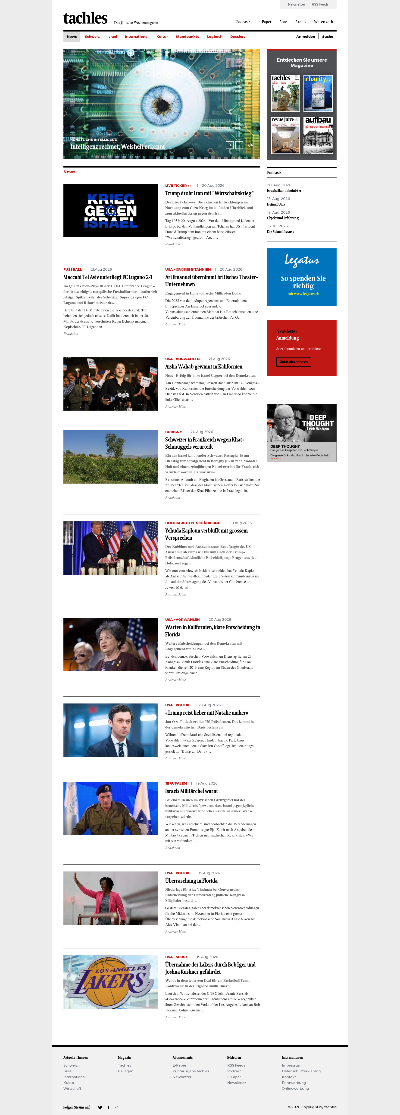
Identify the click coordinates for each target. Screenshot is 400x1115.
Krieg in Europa (243, 68)
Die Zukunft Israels (280, 232)
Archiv (300, 22)
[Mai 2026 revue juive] (285, 136)
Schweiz (92, 36)
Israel (112, 36)
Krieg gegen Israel (246, 47)
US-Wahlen (240, 78)
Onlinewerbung (295, 1088)
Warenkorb (323, 22)
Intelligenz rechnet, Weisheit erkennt (117, 147)
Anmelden (305, 36)
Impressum (292, 1065)
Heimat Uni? (276, 204)
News (72, 36)
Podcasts (243, 22)
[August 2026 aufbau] (318, 136)
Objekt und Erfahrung (283, 218)
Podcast (234, 1071)
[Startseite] (85, 18)
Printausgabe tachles (191, 1071)
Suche (327, 36)
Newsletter (296, 4)
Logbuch (214, 36)
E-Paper (265, 22)
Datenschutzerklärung (301, 1071)
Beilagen (125, 1071)
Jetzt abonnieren (294, 362)
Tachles (124, 1065)
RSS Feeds (320, 4)
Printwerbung (294, 1083)
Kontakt (289, 1077)
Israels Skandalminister (284, 191)
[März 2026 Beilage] (318, 94)
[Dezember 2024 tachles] (285, 94)
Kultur (162, 36)
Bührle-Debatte (244, 57)
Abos (283, 22)
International (137, 36)
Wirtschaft (72, 1088)
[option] (161, 104)
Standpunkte (187, 36)
